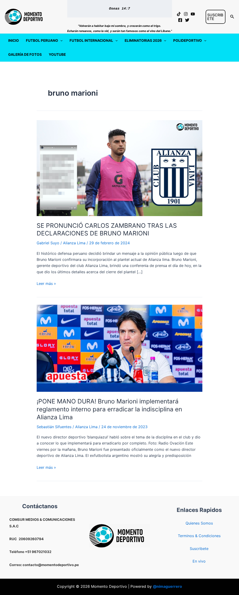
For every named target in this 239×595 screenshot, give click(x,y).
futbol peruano (42, 40)
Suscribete (199, 548)
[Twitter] (187, 20)
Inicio (13, 40)
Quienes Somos (199, 523)
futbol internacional (91, 40)
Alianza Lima (74, 243)
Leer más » (46, 284)
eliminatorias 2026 (143, 40)
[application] (60, 41)
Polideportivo (187, 40)
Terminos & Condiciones (199, 535)
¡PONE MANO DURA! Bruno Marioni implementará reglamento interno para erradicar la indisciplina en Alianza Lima (109, 409)
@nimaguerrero (167, 586)
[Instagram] (186, 14)
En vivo (199, 561)
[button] (215, 17)
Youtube (57, 54)
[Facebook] (180, 20)
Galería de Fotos (25, 54)
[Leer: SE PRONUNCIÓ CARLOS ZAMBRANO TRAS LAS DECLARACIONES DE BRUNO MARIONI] (119, 167)
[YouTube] (193, 14)
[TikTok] (179, 14)
